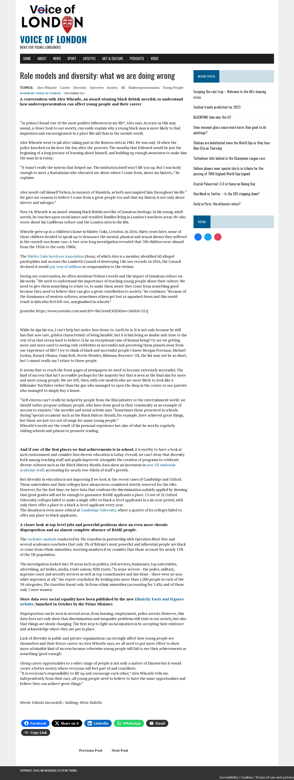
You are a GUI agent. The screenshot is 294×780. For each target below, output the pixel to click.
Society (112, 87)
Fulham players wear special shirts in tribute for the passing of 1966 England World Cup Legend (228, 171)
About (41, 58)
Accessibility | (229, 777)
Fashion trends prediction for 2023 (216, 107)
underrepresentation (143, 87)
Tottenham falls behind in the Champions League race (229, 158)
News (57, 58)
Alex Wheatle (47, 87)
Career (65, 87)
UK (123, 87)
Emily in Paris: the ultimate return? (217, 203)
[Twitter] (208, 236)
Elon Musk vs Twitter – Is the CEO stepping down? (226, 193)
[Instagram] (217, 236)
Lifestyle (89, 58)
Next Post (120, 750)
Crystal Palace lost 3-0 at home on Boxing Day (224, 183)
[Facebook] (198, 236)
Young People (173, 87)
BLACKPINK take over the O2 (212, 117)
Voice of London (48, 93)
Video (154, 58)
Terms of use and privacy (274, 777)
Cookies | (247, 777)
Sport (71, 58)
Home (27, 58)
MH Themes (71, 770)
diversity (80, 87)
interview (97, 87)
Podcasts (137, 58)
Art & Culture (112, 58)
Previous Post (90, 750)
